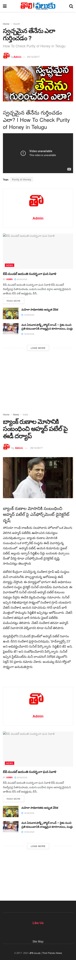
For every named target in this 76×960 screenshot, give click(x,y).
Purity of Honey (21, 179)
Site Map (38, 941)
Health (16, 23)
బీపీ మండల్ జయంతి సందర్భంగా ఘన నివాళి (29, 274)
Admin (17, 57)
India (25, 414)
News (9, 265)
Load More (38, 347)
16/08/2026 (28, 314)
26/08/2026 (21, 279)
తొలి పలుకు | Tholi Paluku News (45, 952)
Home (6, 23)
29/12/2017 (33, 57)
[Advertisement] (38, 381)
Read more (13, 300)
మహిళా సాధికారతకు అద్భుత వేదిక (39, 309)
